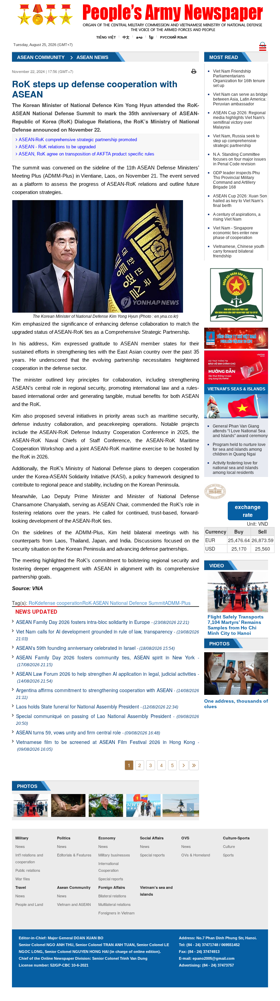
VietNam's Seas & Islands (236, 389)
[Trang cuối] (194, 765)
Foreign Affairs (111, 887)
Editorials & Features (74, 854)
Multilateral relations (114, 904)
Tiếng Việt (106, 37)
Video (216, 565)
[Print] (193, 70)
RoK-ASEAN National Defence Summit (123, 602)
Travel (20, 887)
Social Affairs (152, 837)
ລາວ (139, 37)
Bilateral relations (112, 895)
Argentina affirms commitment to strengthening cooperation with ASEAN (107, 693)
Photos (219, 643)
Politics (63, 837)
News (20, 846)
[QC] (236, 336)
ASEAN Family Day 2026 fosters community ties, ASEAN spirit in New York (107, 660)
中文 (126, 37)
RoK (33, 602)
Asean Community (73, 887)
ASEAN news (92, 57)
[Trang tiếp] (183, 765)
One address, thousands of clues (236, 703)
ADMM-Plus (178, 602)
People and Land (29, 904)
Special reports (110, 878)
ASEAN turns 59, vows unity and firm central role (88, 732)
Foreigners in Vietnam (116, 912)
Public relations (27, 870)
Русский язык (173, 37)
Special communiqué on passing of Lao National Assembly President (107, 719)
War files (22, 878)
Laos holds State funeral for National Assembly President (97, 706)
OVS (185, 837)
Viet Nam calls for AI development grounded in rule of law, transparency (107, 634)
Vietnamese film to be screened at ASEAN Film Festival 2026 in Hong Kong (107, 745)
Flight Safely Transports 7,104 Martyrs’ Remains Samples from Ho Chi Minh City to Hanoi (236, 625)
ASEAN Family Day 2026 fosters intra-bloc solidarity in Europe (102, 621)
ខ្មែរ (151, 37)
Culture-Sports (236, 837)
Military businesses (114, 854)
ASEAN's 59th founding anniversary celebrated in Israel (95, 647)
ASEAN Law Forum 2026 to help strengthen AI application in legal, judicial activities (107, 677)
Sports (228, 854)
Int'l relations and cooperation (29, 858)
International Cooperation (108, 867)
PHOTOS (27, 786)
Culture (229, 846)
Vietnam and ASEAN (74, 904)
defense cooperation (60, 602)
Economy (106, 837)
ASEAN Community (41, 57)
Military (21, 837)
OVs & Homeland (195, 854)
